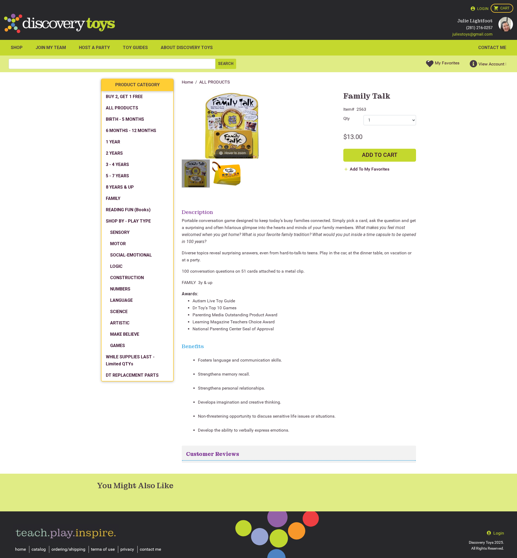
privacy (127, 549)
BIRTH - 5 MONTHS (125, 119)
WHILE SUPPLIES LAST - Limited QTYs (130, 360)
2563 (361, 109)
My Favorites (447, 62)
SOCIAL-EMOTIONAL (131, 255)
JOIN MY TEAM (51, 47)
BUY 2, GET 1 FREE (124, 96)
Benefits (193, 346)
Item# (348, 109)
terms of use (103, 549)
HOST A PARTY (94, 47)
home (20, 549)
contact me (150, 549)
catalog (39, 549)
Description (197, 212)
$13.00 (352, 137)
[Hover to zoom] (232, 125)
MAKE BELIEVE (124, 334)
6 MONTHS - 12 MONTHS (131, 130)
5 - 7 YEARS (117, 175)
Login (482, 8)
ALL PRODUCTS (214, 82)
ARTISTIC (120, 322)
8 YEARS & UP (120, 187)
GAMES (117, 345)
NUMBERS (120, 289)
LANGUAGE (121, 300)
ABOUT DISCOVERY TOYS (187, 47)
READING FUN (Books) (128, 209)
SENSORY (120, 232)
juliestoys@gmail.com (472, 34)
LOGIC (116, 266)
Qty (346, 118)
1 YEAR (113, 141)
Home (187, 82)
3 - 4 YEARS (117, 164)
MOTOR (118, 243)
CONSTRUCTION (127, 277)
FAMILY (113, 198)
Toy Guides (135, 47)
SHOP (17, 47)
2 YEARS (114, 153)
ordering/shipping (68, 549)
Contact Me (492, 47)
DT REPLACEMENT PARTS (132, 375)
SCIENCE (119, 311)
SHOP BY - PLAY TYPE (128, 221)
